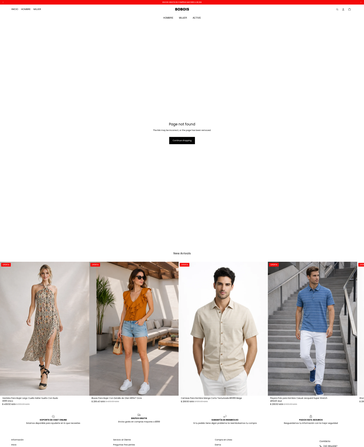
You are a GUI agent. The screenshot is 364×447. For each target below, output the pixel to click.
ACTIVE (197, 17)
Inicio (13, 444)
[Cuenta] (343, 9)
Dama (218, 444)
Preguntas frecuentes (124, 444)
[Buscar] (337, 9)
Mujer (183, 17)
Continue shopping (182, 140)
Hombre (168, 17)
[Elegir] (84, 391)
